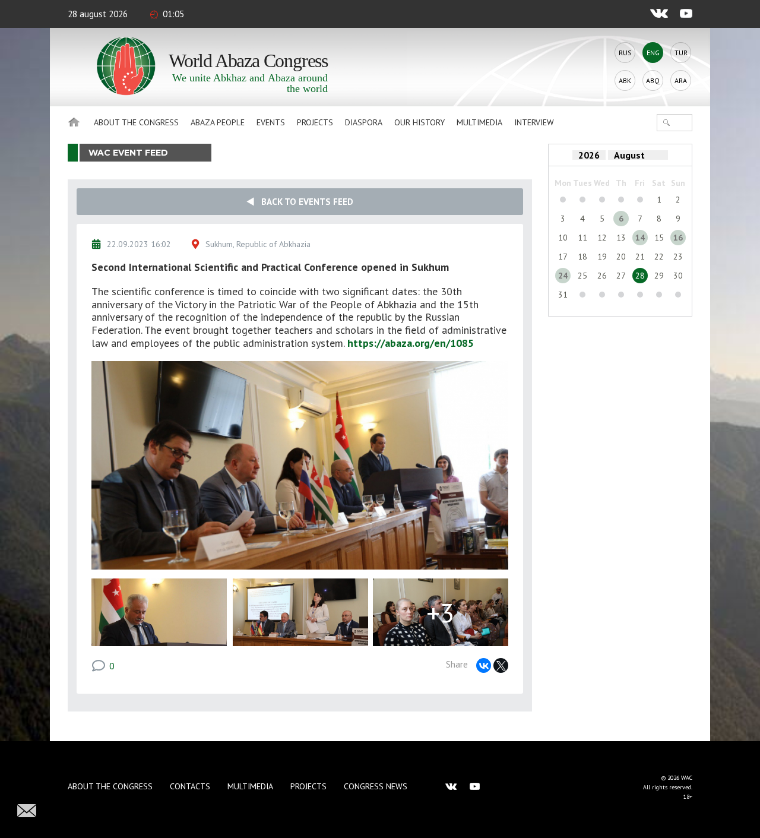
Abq (653, 80)
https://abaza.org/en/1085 (410, 343)
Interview (534, 122)
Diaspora (363, 122)
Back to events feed (303, 201)
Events (270, 122)
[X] (500, 665)
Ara (680, 80)
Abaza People (218, 122)
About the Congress (136, 122)
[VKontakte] (483, 665)
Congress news (375, 786)
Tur (681, 52)
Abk (625, 80)
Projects (315, 122)
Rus (625, 52)
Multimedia (479, 122)
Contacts (190, 786)
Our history (419, 122)
